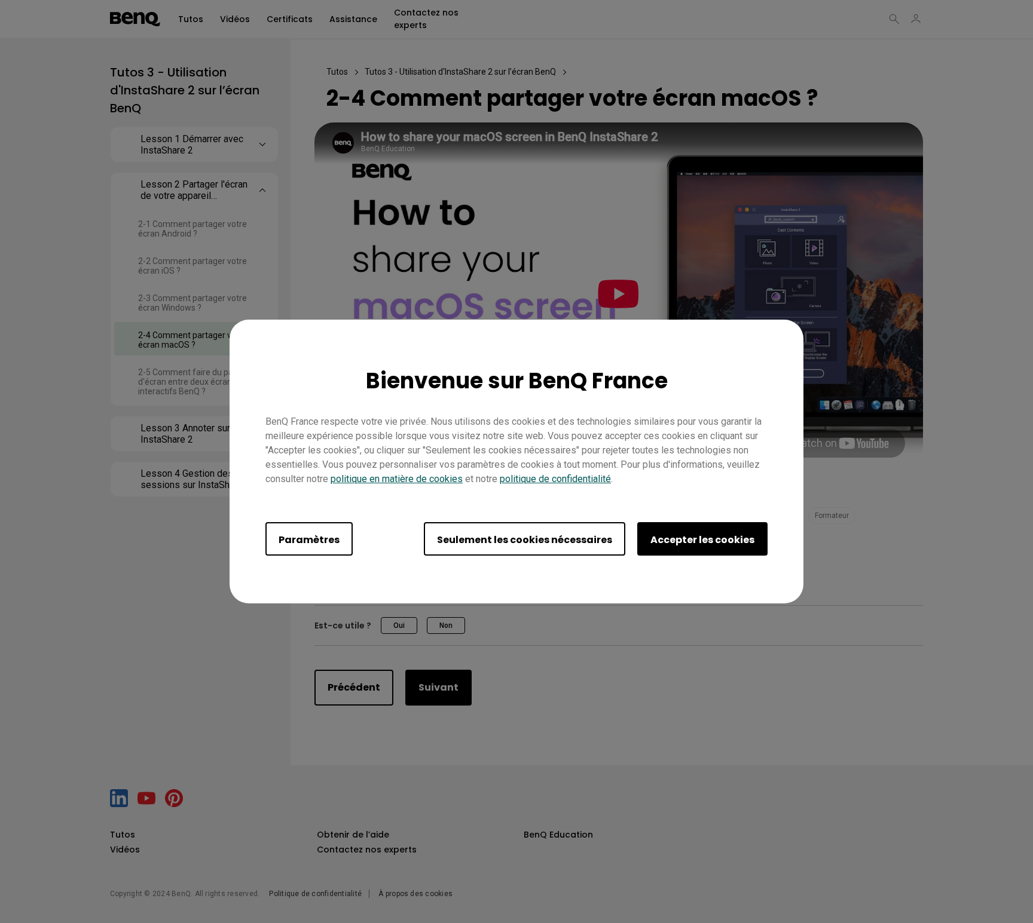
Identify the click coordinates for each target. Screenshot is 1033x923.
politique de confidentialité (555, 479)
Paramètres (309, 540)
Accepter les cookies (702, 540)
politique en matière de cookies (397, 479)
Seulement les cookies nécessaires (524, 540)
